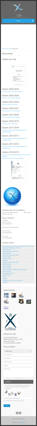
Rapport (4, 158)
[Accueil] (18, 13)
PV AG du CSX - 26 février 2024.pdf (11, 98)
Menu (18, 21)
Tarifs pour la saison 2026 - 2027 (10, 255)
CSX (19, 15)
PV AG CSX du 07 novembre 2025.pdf (12, 91)
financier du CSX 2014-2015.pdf (15, 158)
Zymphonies (22, 422)
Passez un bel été (6, 266)
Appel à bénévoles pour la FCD (10, 251)
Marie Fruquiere (6, 249)
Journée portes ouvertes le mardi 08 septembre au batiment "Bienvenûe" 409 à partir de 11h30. (18, 247)
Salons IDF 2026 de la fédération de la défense (14, 269)
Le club (9, 48)
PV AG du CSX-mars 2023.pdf (9, 104)
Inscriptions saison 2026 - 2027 (10, 262)
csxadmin (4, 260)
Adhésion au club (6, 259)
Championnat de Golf (8, 273)
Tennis (4, 277)
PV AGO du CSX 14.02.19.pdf (9, 123)
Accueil (4, 48)
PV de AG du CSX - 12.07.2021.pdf (11, 111)
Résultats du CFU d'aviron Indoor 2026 (12, 280)
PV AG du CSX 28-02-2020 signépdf (11, 117)
